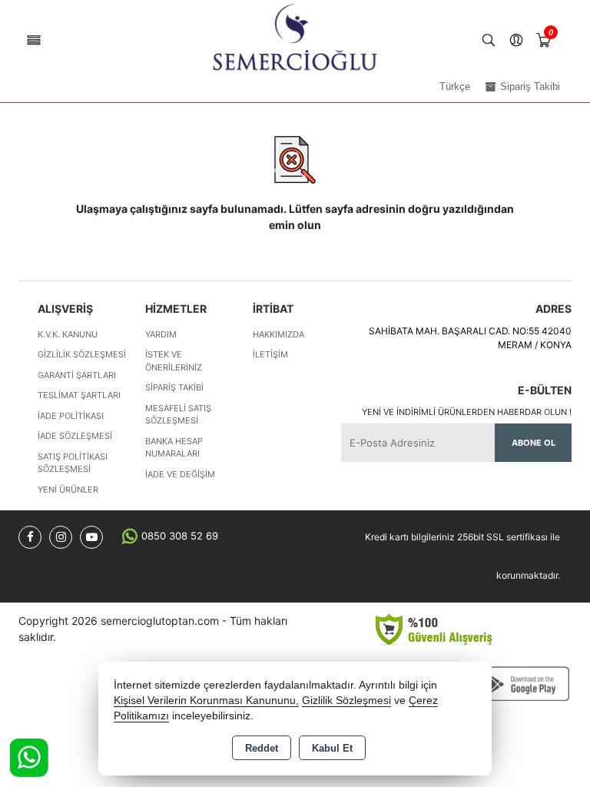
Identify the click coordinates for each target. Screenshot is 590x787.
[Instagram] (60, 537)
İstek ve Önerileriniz (173, 361)
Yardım (161, 334)
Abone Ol (533, 442)
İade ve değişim (180, 474)
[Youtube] (91, 537)
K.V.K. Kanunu (68, 334)
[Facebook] (29, 537)
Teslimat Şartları (79, 395)
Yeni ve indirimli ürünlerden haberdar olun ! (467, 412)
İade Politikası (71, 415)
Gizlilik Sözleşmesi (82, 354)
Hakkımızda (278, 334)
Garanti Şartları (77, 375)
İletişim (270, 354)
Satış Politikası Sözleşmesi (73, 463)
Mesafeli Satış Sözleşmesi (178, 415)
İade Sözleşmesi (75, 435)
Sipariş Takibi (174, 387)
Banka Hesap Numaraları (174, 448)
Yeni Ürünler (68, 489)
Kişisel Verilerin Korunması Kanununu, (206, 700)
